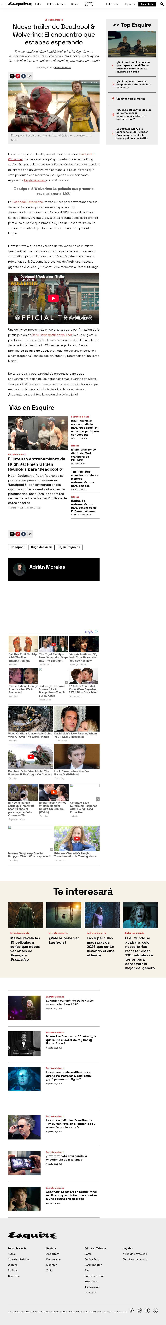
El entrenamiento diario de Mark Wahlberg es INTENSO (83, 455)
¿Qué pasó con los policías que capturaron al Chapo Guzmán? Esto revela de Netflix (133, 67)
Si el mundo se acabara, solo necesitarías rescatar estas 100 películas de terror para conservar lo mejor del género (140, 953)
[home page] (20, 4)
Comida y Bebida (90, 4)
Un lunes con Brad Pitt (130, 98)
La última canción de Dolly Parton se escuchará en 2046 (70, 1002)
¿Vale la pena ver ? (64, 940)
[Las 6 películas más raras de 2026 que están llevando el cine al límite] (102, 915)
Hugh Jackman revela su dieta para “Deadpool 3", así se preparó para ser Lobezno (85, 427)
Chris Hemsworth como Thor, (52, 335)
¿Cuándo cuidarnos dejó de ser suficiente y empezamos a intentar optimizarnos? (134, 114)
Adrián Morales (62, 67)
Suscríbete (147, 4)
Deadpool (17, 547)
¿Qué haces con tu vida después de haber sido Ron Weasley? (133, 84)
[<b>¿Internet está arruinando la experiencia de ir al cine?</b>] (24, 1163)
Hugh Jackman (35, 180)
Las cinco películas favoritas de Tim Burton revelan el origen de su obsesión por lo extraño (70, 1123)
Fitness (75, 4)
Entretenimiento (56, 4)
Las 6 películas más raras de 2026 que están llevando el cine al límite (100, 946)
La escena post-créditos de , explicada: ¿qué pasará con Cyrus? (69, 1075)
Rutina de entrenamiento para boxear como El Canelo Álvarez (84, 506)
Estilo (38, 4)
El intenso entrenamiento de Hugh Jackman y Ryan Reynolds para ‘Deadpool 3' (36, 464)
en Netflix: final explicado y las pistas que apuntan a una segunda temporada (71, 1195)
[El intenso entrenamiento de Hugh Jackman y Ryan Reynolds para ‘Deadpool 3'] (38, 433)
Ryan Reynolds (69, 547)
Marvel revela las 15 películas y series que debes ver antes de (25, 949)
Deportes (130, 4)
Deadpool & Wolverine (27, 202)
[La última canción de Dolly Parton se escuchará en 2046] (24, 1008)
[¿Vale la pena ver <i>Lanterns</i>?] (63, 915)
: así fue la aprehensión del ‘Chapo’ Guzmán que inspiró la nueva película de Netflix (132, 133)
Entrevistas (112, 4)
